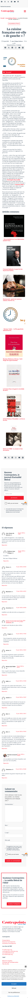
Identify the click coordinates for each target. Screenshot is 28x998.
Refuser (14, 988)
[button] (25, 966)
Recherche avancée (6, 6)
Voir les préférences (14, 992)
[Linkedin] (11, 1)
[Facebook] (1, 1)
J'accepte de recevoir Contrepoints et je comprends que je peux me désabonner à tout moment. (14, 511)
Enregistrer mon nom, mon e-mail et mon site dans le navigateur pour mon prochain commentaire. (14, 848)
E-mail (7, 832)
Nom (6, 825)
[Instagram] (5, 1)
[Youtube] (14, 1)
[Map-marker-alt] (18, 1)
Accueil (2, 18)
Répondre (4, 545)
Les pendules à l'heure (11, 18)
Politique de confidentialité (13, 996)
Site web (7, 840)
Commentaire (9, 804)
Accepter (14, 984)
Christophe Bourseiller (14, 180)
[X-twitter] (8, 1)
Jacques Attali (19, 184)
